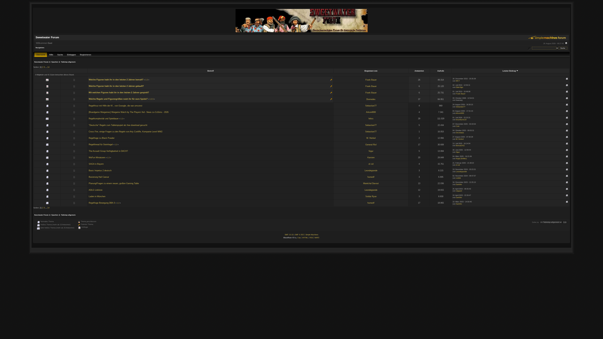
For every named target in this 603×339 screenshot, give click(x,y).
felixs (371, 118)
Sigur (371, 151)
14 (48, 67)
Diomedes (370, 99)
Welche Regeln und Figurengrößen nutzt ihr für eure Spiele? (118, 99)
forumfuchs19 (461, 120)
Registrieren (85, 55)
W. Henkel (371, 138)
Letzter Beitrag (509, 71)
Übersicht (40, 55)
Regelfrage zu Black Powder (101, 138)
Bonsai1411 (460, 145)
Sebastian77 (371, 106)
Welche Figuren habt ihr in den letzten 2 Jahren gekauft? (116, 86)
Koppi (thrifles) (461, 158)
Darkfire (459, 184)
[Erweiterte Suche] (529, 48)
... (46, 67)
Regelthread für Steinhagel (101, 144)
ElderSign (459, 87)
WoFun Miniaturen (97, 157)
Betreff (210, 71)
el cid (371, 164)
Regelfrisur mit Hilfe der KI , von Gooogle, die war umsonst (115, 106)
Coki (457, 126)
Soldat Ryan (371, 196)
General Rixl (371, 144)
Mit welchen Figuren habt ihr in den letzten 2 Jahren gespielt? (119, 92)
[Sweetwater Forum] (301, 32)
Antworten (419, 71)
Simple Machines (311, 235)
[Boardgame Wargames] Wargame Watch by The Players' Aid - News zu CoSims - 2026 (128, 112)
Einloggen (71, 55)
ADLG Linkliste (95, 190)
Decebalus (460, 133)
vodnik (458, 178)
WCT (458, 81)
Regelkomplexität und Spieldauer (104, 118)
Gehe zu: (535, 222)
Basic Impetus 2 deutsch (100, 170)
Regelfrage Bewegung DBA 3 (102, 203)
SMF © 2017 (299, 235)
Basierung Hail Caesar (99, 177)
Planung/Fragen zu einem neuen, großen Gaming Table (114, 183)
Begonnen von (370, 71)
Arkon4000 (371, 112)
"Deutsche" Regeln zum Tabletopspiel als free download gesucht (118, 125)
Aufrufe (440, 71)
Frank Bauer (371, 80)
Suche (60, 55)
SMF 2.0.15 (289, 235)
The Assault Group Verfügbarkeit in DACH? (108, 151)
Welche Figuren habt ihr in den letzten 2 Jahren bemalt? (116, 79)
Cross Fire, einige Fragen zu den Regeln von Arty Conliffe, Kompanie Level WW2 (125, 131)
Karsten (371, 157)
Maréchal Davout (371, 183)
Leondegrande (371, 170)
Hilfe (51, 55)
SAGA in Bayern (96, 164)
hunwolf (370, 177)
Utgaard (459, 191)
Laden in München (97, 196)
